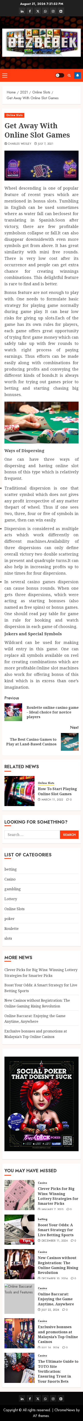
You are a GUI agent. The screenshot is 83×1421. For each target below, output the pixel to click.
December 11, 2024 (55, 1241)
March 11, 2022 (52, 800)
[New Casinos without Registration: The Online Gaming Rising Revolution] (19, 1264)
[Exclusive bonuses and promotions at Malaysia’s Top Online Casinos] (19, 1333)
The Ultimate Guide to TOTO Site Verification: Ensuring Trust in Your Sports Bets (58, 1371)
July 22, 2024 (50, 1310)
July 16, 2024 (50, 1348)
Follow (77, 75)
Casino (9, 879)
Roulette (11, 928)
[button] (4, 75)
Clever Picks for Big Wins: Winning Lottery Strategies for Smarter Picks (58, 1196)
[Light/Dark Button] (59, 75)
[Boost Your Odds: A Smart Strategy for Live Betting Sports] (19, 1230)
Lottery (10, 898)
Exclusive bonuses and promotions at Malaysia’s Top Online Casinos (58, 1334)
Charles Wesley (19, 144)
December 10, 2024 (55, 1279)
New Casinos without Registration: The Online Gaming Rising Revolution (58, 1265)
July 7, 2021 (45, 144)
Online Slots (14, 115)
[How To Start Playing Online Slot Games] (19, 791)
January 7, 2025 (52, 1209)
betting (10, 869)
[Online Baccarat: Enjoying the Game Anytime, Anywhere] (19, 1299)
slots (8, 938)
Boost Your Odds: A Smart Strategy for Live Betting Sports (55, 1230)
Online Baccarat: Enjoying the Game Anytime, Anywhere (56, 1299)
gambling (12, 888)
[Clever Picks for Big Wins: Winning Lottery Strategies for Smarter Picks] (19, 1195)
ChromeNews (64, 1410)
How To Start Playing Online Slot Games (57, 791)
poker (9, 918)
